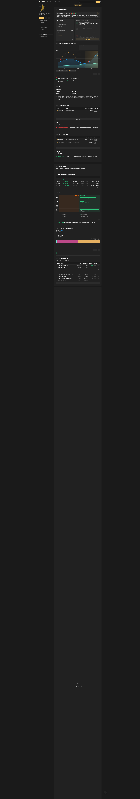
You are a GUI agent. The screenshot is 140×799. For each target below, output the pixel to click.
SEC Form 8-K (91, 435)
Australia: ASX (41, 493)
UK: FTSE (40, 491)
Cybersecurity (51, 502)
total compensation (75, 76)
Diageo (61, 497)
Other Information (43, 34)
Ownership (42, 32)
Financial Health (43, 27)
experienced (88, 127)
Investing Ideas (84, 495)
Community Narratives (85, 497)
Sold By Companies (63, 216)
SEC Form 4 (91, 428)
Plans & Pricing (95, 489)
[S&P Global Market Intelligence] (85, 475)
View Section (78, 383)
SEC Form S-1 (91, 426)
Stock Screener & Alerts (75, 491)
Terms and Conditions (85, 515)
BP (60, 502)
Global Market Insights (85, 491)
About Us (94, 493)
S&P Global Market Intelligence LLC (82, 409)
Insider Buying (51, 493)
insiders (67, 222)
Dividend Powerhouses (53, 491)
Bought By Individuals (84, 214)
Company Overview (43, 20)
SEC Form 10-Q (91, 419)
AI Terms (96, 515)
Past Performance (44, 25)
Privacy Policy (92, 515)
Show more (58, 99)
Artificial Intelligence (52, 498)
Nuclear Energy (52, 495)
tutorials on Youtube (75, 448)
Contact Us (94, 495)
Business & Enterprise (96, 505)
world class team (66, 450)
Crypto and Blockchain (53, 500)
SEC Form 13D (91, 429)
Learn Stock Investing (96, 501)
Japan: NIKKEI (41, 500)
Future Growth (43, 24)
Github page (88, 446)
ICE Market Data (92, 425)
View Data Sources (85, 482)
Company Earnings (73, 70)
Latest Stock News (85, 489)
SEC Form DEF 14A (92, 433)
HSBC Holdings (62, 491)
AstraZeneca (62, 489)
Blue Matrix (91, 423)
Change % (91, 263)
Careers (93, 497)
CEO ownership (59, 34)
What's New (84, 498)
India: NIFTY (41, 495)
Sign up (98, 1)
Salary (67, 70)
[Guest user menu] (101, 2)
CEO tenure (59, 32)
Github (62, 457)
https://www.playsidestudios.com (61, 318)
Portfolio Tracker (74, 489)
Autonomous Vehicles (53, 497)
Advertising (94, 491)
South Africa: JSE (42, 498)
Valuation (42, 22)
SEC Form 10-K (91, 417)
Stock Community (43, 36)
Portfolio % (95, 263)
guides (57, 448)
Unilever (61, 495)
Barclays (61, 504)
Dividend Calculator (74, 495)
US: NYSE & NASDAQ (42, 489)
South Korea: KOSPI (42, 502)
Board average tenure (60, 39)
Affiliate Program (95, 503)
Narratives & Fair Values (75, 493)
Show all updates (87, 39)
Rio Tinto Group (62, 498)
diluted (83, 252)
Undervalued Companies (53, 489)
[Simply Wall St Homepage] (43, 1)
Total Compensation (60, 70)
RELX (61, 500)
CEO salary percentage (61, 30)
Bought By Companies (84, 216)
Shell (61, 493)
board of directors (71, 156)
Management (43, 30)
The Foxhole (84, 493)
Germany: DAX (41, 504)
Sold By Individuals (63, 214)
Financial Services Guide (86, 517)
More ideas (51, 504)
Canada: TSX (41, 497)
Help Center (94, 499)
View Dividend (78, 5)
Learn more (80, 440)
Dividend (42, 29)
